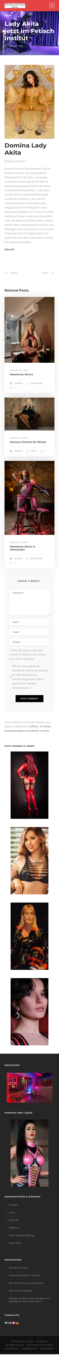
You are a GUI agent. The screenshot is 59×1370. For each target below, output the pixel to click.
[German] (17, 1323)
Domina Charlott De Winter (28, 442)
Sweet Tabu (29, 1091)
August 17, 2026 (19, 438)
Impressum (15, 1242)
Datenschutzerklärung (21, 1235)
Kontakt (13, 1204)
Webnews (14, 1227)
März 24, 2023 (16, 46)
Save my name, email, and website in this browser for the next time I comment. (27, 655)
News (34, 451)
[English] (9, 1323)
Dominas (14, 1219)
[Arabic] (6, 1323)
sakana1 (18, 383)
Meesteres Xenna (21, 374)
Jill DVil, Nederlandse (21, 1290)
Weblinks (47, 1348)
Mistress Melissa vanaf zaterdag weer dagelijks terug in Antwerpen (30, 1300)
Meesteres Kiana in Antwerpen (22, 548)
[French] (13, 1323)
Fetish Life (37, 383)
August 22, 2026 (19, 370)
